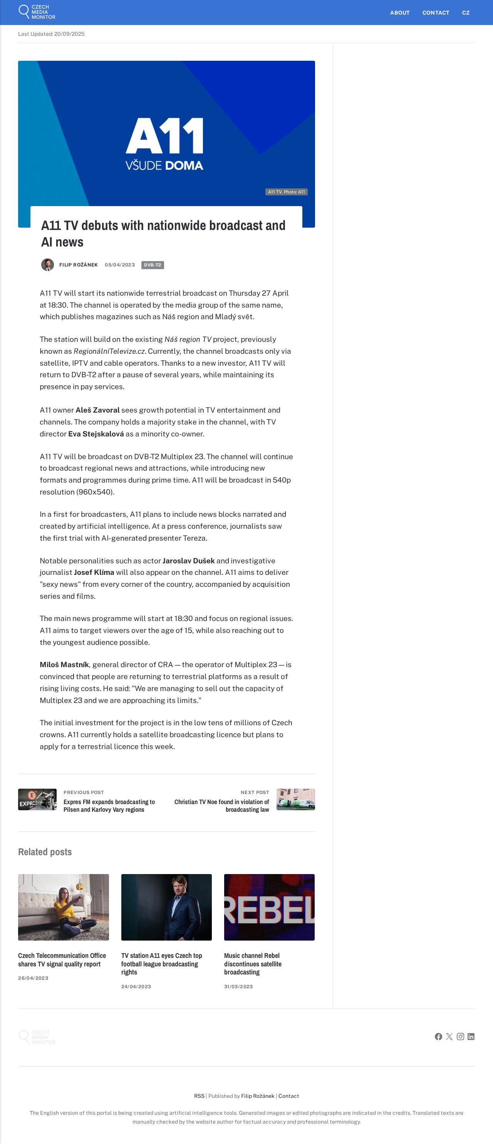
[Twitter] (449, 1038)
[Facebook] (438, 1038)
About (400, 13)
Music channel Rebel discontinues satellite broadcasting (253, 964)
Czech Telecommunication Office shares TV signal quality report (62, 960)
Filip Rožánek (78, 265)
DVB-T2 (152, 265)
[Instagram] (460, 1038)
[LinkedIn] (471, 1038)
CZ (466, 13)
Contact (436, 13)
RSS (199, 1096)
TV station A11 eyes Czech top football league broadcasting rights (161, 964)
